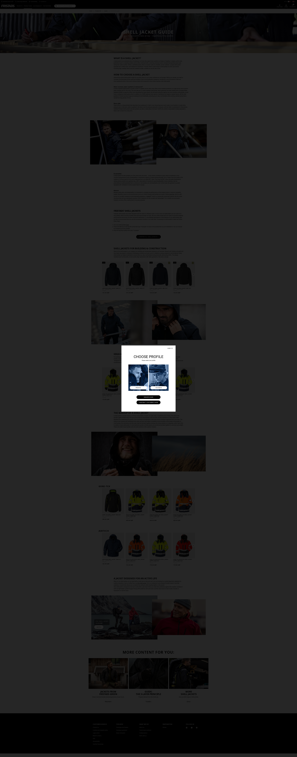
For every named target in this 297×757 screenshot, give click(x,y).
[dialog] (148, 378)
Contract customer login (148, 402)
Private (138, 388)
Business (159, 388)
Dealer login (148, 397)
